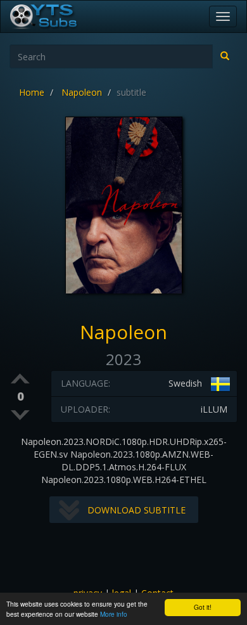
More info (113, 614)
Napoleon (81, 92)
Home (31, 92)
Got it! (203, 607)
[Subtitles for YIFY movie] (58, 16)
